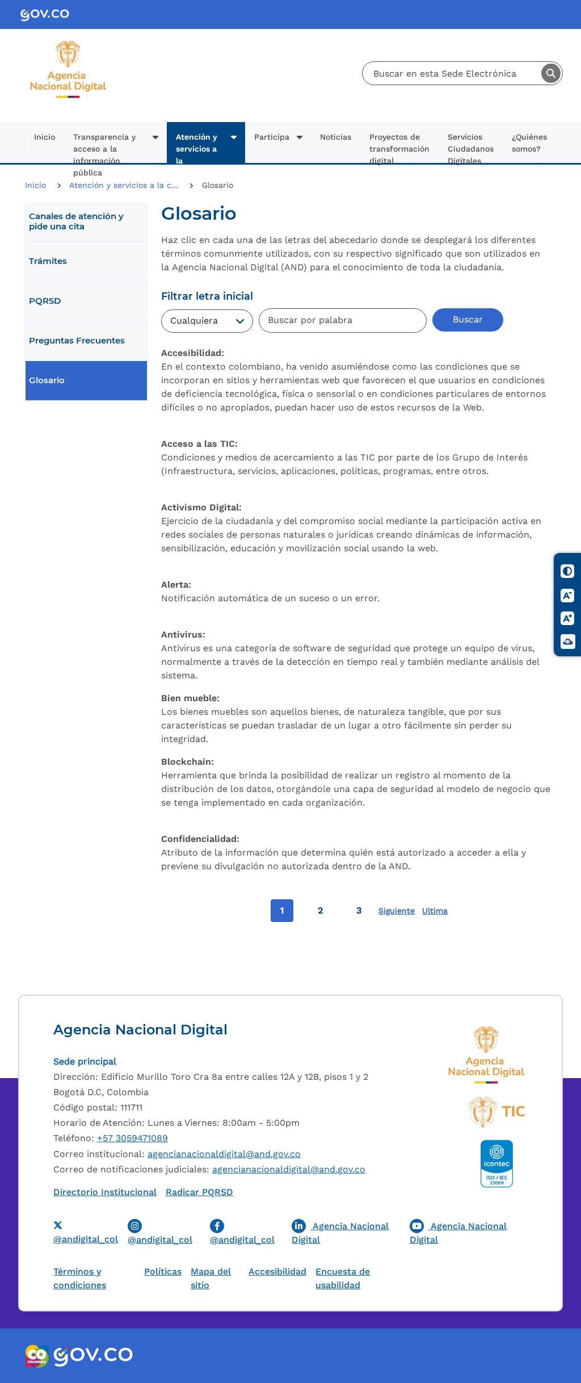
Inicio (44, 136)
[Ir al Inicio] (68, 45)
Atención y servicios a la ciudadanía (197, 147)
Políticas (163, 1271)
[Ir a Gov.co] (49, 14)
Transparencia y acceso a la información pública (104, 147)
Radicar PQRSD (199, 1192)
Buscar (551, 73)
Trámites (48, 261)
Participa (271, 136)
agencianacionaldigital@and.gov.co (224, 1154)
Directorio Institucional (105, 1192)
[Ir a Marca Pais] (37, 1356)
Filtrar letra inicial (207, 296)
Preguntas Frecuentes (77, 341)
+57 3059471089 (132, 1138)
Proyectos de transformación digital (399, 147)
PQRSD (45, 301)
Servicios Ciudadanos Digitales (471, 147)
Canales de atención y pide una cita (76, 221)
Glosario (47, 380)
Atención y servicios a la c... (125, 185)
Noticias (335, 136)
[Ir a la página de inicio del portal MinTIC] (497, 1112)
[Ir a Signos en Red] (568, 642)
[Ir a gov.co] (93, 1356)
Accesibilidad (277, 1271)
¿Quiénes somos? (529, 142)
